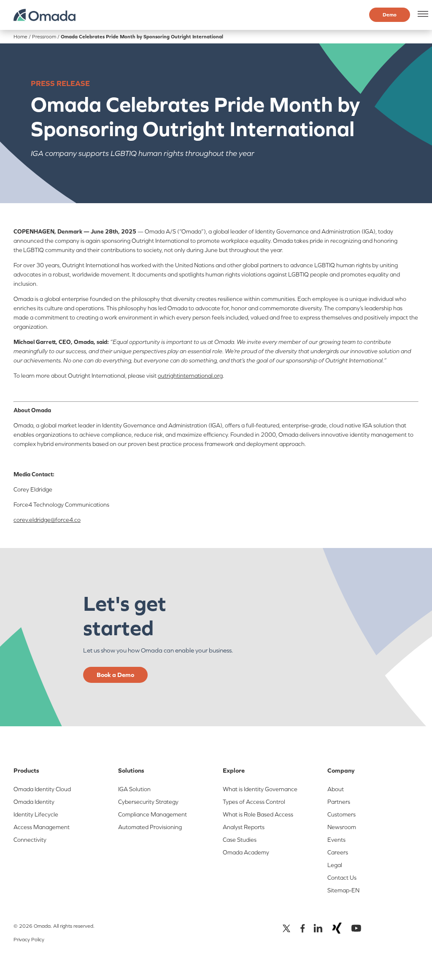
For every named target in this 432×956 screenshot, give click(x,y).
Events (336, 839)
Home (20, 37)
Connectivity (30, 839)
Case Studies (239, 839)
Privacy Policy (29, 940)
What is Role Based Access (258, 814)
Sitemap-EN (343, 890)
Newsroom (341, 827)
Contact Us (341, 877)
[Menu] (421, 14)
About (335, 789)
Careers (337, 852)
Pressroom (44, 37)
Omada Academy (246, 852)
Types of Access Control (254, 801)
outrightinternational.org (190, 375)
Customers (341, 814)
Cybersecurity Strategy (148, 801)
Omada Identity (34, 801)
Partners (338, 801)
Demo (390, 15)
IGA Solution (134, 789)
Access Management (42, 827)
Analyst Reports (244, 827)
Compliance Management (152, 814)
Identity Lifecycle (36, 814)
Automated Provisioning (150, 827)
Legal (334, 865)
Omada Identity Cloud (42, 789)
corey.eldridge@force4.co (47, 519)
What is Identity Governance (260, 789)
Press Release (60, 83)
